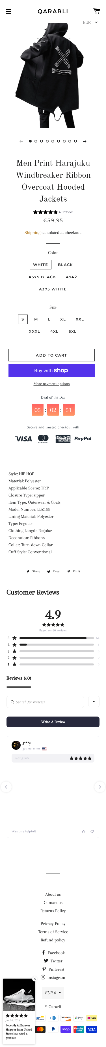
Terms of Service (53, 931)
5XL (73, 331)
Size (53, 307)
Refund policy (53, 940)
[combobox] (93, 701)
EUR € (50, 992)
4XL (54, 331)
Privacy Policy (53, 923)
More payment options (52, 384)
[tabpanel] (53, 74)
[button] (53, 213)
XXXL (34, 331)
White (40, 264)
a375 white (53, 289)
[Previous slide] (21, 141)
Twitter (55, 961)
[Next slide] (85, 141)
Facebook (56, 952)
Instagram (55, 977)
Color (53, 252)
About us (53, 894)
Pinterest (55, 969)
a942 (71, 277)
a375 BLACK (42, 277)
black (65, 264)
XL (63, 319)
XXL (80, 319)
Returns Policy (53, 910)
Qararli (53, 11)
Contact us (53, 902)
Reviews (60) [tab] (19, 678)
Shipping (32, 232)
